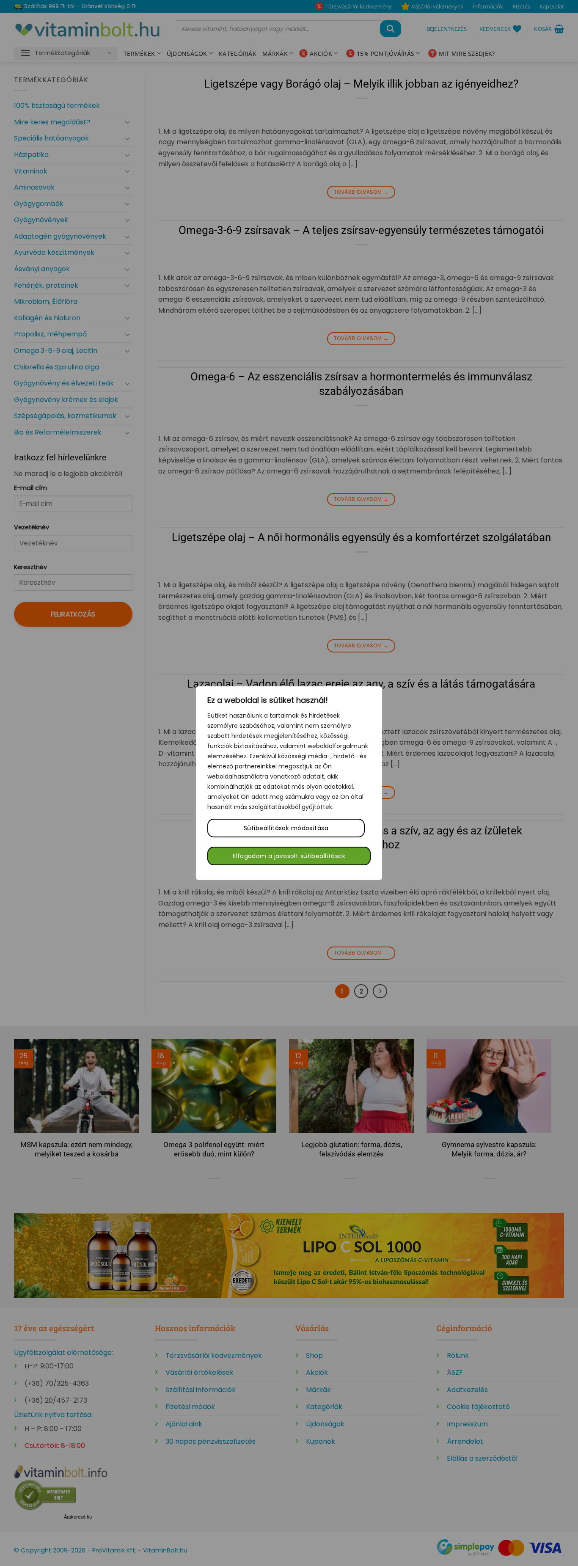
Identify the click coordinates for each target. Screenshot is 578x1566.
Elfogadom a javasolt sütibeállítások (289, 856)
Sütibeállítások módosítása (286, 828)
